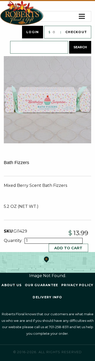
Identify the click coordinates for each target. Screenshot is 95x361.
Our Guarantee (41, 285)
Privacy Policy (77, 285)
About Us (12, 285)
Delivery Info (47, 297)
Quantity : (14, 240)
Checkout (76, 32)
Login (32, 32)
